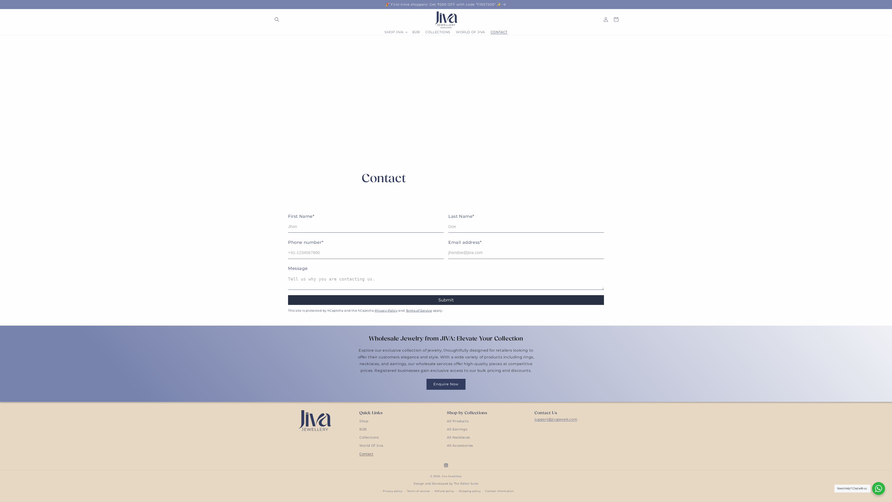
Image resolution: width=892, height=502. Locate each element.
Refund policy (444, 491)
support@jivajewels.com (556, 419)
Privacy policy (392, 491)
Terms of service (418, 491)
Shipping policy (470, 491)
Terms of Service (419, 310)
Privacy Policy (386, 310)
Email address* (465, 242)
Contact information (499, 491)
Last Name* (461, 216)
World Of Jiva (371, 445)
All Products (458, 421)
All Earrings (457, 429)
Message (298, 268)
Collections (369, 437)
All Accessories (460, 445)
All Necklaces (458, 437)
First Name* (301, 216)
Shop (363, 421)
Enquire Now (446, 384)
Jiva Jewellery (452, 476)
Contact (366, 454)
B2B (363, 429)
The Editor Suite (466, 483)
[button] (277, 19)
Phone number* (306, 242)
